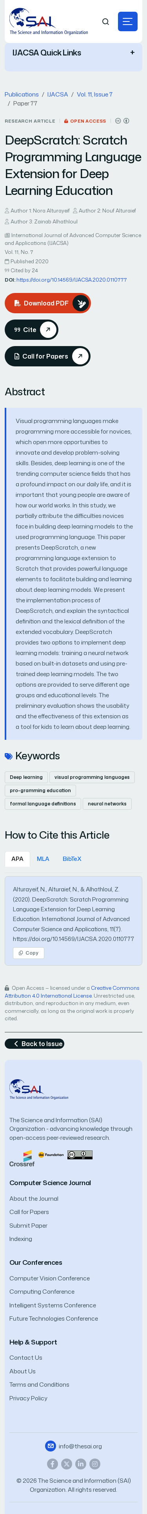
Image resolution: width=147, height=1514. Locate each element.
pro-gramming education (40, 790)
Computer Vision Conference (49, 1278)
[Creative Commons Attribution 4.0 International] (122, 121)
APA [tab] (17, 859)
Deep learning (26, 777)
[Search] (106, 22)
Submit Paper (28, 1225)
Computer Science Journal (50, 1182)
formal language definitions (43, 803)
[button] (128, 21)
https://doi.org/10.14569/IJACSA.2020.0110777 (71, 279)
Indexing (20, 1239)
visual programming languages (92, 777)
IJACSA (57, 94)
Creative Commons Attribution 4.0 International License (72, 991)
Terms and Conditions (39, 1384)
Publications (22, 94)
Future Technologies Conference (53, 1318)
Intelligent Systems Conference (52, 1305)
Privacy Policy (28, 1398)
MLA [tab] (43, 859)
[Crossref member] (21, 1157)
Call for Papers (29, 1212)
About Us (22, 1371)
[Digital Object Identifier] (51, 1154)
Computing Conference (41, 1291)
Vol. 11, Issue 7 (95, 94)
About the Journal (33, 1198)
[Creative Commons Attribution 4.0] (80, 1154)
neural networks (107, 803)
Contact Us (25, 1357)
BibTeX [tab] (72, 859)
